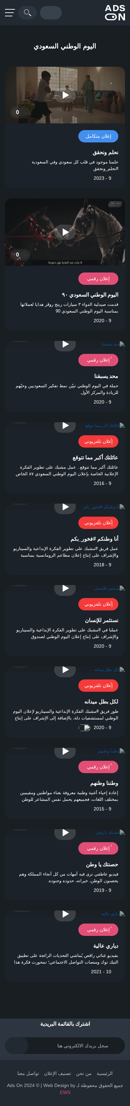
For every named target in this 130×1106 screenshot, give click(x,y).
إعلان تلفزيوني (98, 441)
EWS (65, 1092)
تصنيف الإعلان (57, 1073)
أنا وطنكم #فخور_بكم (94, 539)
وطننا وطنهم (104, 783)
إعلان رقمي (98, 278)
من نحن (84, 1073)
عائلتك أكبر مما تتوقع (95, 457)
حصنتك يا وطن (102, 864)
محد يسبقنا (106, 376)
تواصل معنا (28, 1073)
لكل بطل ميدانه (101, 701)
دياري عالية (105, 946)
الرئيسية (105, 1073)
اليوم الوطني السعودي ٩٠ (90, 295)
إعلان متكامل (98, 136)
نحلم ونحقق (105, 152)
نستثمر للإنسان (101, 620)
